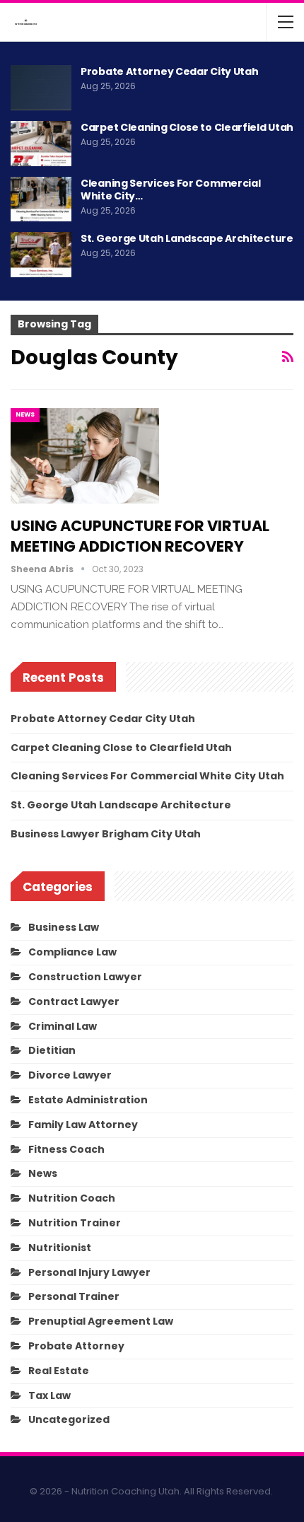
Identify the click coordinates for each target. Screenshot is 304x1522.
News (25, 414)
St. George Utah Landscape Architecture (187, 238)
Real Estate (58, 1371)
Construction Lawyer (85, 977)
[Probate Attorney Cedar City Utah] (41, 87)
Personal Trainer (73, 1296)
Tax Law (49, 1395)
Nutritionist (59, 1248)
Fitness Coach (66, 1149)
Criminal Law (62, 1026)
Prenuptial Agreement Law (100, 1321)
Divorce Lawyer (70, 1075)
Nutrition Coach (71, 1198)
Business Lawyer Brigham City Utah (106, 834)
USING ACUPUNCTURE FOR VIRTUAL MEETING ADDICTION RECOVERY (140, 536)
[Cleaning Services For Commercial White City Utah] (41, 199)
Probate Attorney (76, 1346)
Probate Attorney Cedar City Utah (169, 71)
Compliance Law (72, 952)
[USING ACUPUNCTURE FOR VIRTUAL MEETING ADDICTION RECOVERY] (85, 455)
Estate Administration (88, 1100)
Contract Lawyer (73, 1001)
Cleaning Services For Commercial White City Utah (147, 776)
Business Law (63, 927)
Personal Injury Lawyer (89, 1272)
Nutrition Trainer (74, 1223)
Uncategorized (69, 1419)
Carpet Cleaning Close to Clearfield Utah (187, 127)
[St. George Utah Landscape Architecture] (41, 254)
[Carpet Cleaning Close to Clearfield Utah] (41, 143)
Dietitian (52, 1050)
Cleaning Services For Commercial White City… (170, 189)
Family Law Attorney (83, 1124)
